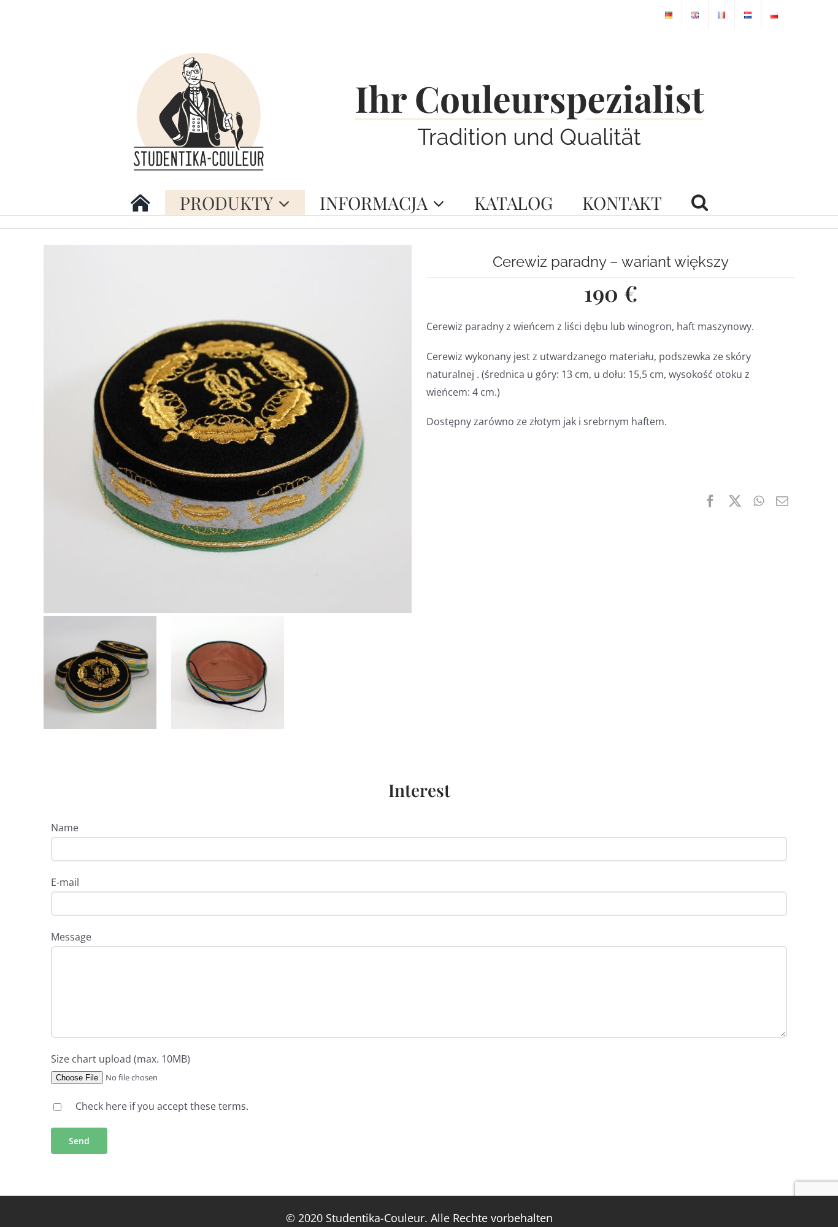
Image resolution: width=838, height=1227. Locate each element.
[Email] (782, 501)
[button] (700, 202)
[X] (735, 501)
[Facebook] (710, 501)
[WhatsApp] (758, 501)
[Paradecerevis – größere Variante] (228, 249)
